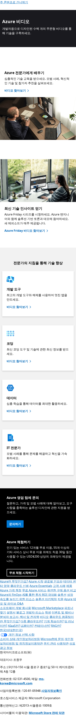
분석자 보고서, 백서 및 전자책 (19, 617)
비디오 (44, 617)
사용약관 (63, 643)
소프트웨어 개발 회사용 (15, 608)
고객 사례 (59, 586)
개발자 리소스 (35, 612)
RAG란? (56, 626)
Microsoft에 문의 (52, 639)
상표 (72, 643)
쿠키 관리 (50, 643)
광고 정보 (6, 648)
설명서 (11, 612)
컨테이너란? (42, 626)
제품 (69, 586)
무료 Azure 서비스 (34, 590)
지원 (60, 599)
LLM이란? (27, 626)
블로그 (20, 612)
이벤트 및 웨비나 (63, 612)
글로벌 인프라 (53, 581)
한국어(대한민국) (11, 630)
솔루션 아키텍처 (46, 599)
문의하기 (15, 524)
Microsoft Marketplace (48, 608)
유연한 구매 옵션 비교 (61, 590)
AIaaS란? (14, 626)
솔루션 (62, 595)
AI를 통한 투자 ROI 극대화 (39, 595)
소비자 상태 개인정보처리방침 (20, 639)
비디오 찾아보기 (15, 90)
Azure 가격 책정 (10, 590)
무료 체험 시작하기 (21, 573)
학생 (48, 612)
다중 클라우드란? (31, 621)
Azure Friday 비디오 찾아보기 (24, 231)
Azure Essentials (41, 586)
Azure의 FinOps (11, 595)
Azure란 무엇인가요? (14, 581)
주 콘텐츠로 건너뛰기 (14, 2)
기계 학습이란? (54, 621)
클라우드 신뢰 (19, 586)
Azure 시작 (36, 581)
